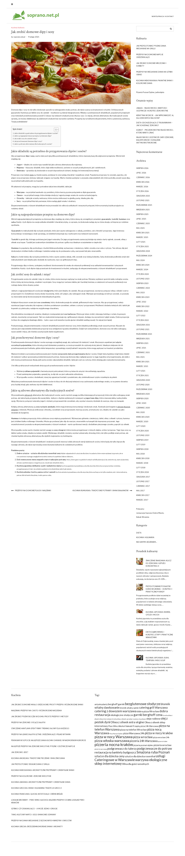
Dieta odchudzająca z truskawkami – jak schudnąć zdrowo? (154, 124)
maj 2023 (140, 292)
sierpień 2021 (142, 343)
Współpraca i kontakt (163, 16)
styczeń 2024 (142, 274)
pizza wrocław (143, 737)
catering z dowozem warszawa (116, 711)
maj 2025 (140, 228)
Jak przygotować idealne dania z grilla (30, 764)
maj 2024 (140, 260)
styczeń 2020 (142, 431)
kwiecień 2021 (142, 362)
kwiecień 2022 (142, 306)
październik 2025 (144, 205)
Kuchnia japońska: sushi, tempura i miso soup (157, 659)
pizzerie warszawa (101, 749)
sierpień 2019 (142, 440)
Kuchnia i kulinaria (17, 28)
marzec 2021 (142, 366)
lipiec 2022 (141, 302)
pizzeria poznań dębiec (143, 745)
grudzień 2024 (143, 251)
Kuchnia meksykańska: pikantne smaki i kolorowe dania (154, 81)
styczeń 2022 (142, 320)
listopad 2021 (142, 329)
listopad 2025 (142, 200)
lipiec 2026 (141, 173)
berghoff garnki (116, 704)
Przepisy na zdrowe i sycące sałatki (28, 722)
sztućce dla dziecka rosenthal (140, 756)
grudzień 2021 (143, 325)
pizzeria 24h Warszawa (144, 740)
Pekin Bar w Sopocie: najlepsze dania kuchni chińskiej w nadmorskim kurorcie (48, 740)
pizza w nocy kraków (159, 733)
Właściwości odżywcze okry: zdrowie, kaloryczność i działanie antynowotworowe (155, 140)
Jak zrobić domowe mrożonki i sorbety (151, 64)
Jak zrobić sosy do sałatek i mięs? (25, 138)
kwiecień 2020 (142, 417)
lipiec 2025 (141, 219)
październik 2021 (144, 334)
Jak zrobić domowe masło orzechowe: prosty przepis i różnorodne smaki (47, 704)
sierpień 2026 (142, 168)
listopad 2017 (142, 481)
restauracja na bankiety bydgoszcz (115, 752)
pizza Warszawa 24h (133, 733)
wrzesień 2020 (143, 394)
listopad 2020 (142, 385)
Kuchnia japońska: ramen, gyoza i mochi (158, 613)
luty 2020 (140, 426)
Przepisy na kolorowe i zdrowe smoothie (31, 776)
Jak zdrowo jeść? (19, 752)
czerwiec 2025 (143, 223)
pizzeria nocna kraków (114, 744)
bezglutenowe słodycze (142, 704)
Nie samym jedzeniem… (146, 542)
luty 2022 (140, 315)
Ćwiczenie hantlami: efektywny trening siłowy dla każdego (40, 728)
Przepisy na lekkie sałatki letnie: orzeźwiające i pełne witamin (40, 734)
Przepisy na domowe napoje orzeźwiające (149, 55)
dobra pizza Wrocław (148, 711)
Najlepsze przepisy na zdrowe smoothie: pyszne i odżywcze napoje (43, 746)
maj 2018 (140, 454)
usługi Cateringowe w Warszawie (130, 758)
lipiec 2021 (141, 348)
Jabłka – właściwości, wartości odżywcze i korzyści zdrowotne (152, 109)
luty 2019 (140, 444)
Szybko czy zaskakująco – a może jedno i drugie (34, 808)
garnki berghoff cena (148, 715)
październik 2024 (144, 256)
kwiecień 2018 (142, 458)
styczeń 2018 (142, 472)
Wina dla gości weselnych (135, 763)
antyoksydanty (101, 704)
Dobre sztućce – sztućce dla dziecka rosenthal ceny (39, 453)
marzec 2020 (142, 421)
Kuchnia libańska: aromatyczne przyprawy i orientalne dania (40, 782)
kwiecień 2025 (142, 233)
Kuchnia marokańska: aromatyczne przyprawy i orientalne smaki (42, 770)
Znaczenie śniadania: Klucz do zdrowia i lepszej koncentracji (158, 563)
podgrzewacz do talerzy (122, 748)
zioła (32, 175)
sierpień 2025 (142, 214)
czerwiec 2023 (143, 288)
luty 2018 (140, 467)
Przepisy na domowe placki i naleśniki (33, 490)
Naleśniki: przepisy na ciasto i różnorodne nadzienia (36, 710)
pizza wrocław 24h (161, 737)
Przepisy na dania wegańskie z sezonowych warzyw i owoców (41, 820)
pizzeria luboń (162, 741)
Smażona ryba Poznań (153, 752)
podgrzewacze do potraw (154, 748)
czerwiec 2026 (143, 177)
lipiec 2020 (141, 403)
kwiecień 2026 (142, 182)
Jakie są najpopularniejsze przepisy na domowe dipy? (32, 136)
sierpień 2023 (142, 283)
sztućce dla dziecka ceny (109, 756)
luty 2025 (140, 242)
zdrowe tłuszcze (123, 407)
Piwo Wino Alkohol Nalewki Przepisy (124, 726)
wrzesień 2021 (143, 338)
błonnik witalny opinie (129, 708)
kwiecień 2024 (142, 265)
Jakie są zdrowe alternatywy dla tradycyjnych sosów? (33, 144)
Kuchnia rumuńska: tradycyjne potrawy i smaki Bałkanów (100, 490)
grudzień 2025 (143, 196)
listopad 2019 (142, 435)
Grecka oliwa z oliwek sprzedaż (122, 719)
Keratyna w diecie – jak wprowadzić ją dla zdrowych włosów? (154, 116)
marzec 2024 (142, 269)
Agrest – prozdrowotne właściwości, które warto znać (154, 131)
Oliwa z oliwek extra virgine (127, 722)
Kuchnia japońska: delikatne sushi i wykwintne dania (39, 466)
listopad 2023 (142, 279)
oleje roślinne (153, 718)
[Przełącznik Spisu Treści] (55, 129)
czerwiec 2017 (143, 486)
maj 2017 (140, 491)
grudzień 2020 (143, 380)
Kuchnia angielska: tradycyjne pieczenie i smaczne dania (38, 758)
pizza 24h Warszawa (149, 726)
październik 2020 (144, 389)
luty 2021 (140, 371)
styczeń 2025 (142, 246)
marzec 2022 (142, 311)
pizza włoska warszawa (112, 741)
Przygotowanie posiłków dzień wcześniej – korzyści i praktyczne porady (159, 589)
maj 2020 (140, 412)
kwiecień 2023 (142, 297)
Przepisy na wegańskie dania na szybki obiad (154, 73)
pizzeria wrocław (162, 745)
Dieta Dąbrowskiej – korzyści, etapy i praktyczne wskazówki (159, 634)
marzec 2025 (142, 237)
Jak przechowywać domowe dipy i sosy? (28, 141)
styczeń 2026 (142, 191)
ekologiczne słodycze (122, 714)
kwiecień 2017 (142, 495)
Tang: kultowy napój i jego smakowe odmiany (33, 814)
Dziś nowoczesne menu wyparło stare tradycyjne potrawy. (41, 459)
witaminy (14, 410)
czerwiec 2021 (143, 352)
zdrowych (28, 395)
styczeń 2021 (142, 375)
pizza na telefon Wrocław (133, 729)
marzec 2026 (142, 186)
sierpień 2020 (142, 398)
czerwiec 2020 (143, 408)
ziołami (68, 170)
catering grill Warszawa (153, 707)
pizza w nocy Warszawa (114, 736)
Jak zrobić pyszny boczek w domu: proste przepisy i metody (39, 716)
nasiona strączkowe (139, 719)
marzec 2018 (142, 463)
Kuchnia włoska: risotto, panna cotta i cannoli (36, 472)
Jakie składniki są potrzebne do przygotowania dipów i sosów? (36, 133)
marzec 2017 (142, 500)
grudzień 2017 (143, 477)
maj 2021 (140, 357)
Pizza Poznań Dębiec (116, 733)
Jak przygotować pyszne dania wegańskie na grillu (151, 47)
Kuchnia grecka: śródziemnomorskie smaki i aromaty (37, 826)
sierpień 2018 (142, 449)
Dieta (138, 533)
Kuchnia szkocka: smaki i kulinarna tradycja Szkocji (36, 788)
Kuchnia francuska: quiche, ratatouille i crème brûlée (37, 794)
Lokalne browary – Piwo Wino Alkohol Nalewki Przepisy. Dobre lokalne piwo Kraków (47, 801)
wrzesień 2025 (143, 210)
